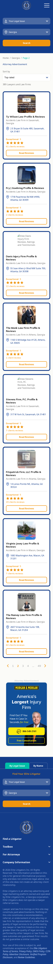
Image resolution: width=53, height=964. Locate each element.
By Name (38, 765)
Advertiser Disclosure (19, 954)
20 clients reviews (15, 502)
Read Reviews (26, 153)
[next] (45, 665)
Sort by (6, 71)
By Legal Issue (17, 765)
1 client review (13, 357)
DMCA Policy (38, 951)
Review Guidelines (26, 957)
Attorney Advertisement (15, 64)
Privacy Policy (25, 951)
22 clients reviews (15, 286)
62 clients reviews (15, 645)
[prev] (8, 665)
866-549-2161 (29, 731)
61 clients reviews (15, 146)
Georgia (16, 57)
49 (39, 666)
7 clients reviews (14, 430)
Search (26, 43)
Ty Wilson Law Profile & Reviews (25, 116)
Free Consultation (26, 740)
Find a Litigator (12, 838)
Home (6, 57)
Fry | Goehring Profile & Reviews (25, 188)
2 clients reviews (14, 214)
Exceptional (13, 139)
